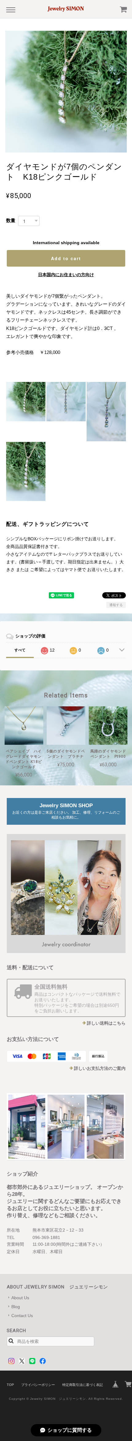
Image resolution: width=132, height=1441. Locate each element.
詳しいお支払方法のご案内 (100, 1068)
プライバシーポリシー (38, 1385)
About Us (20, 1297)
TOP (10, 1385)
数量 (10, 220)
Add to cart (66, 258)
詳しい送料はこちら (106, 1023)
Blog (15, 1306)
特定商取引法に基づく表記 (82, 1385)
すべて (19, 650)
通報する (116, 605)
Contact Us (22, 1315)
